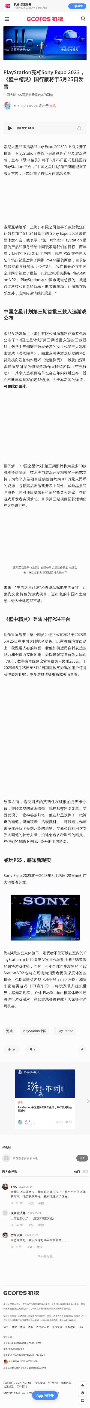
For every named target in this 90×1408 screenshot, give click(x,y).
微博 (14, 1326)
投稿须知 (40, 1382)
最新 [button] (85, 1171)
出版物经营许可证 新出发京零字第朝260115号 (24, 1368)
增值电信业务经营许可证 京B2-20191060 (22, 1343)
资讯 (52, 106)
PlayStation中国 (34, 1031)
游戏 (9, 1031)
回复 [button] (31, 1203)
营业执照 (7, 1337)
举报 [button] (41, 1203)
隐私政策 (66, 1382)
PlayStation (65, 1031)
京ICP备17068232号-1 (13, 1348)
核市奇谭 (57, 1326)
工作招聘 (22, 1386)
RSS (81, 1326)
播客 (30, 1326)
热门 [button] (77, 1171)
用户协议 (53, 1382)
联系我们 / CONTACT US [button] (17, 1382)
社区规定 (8, 1386)
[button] (10, 128)
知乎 (6, 1326)
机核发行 (70, 1326)
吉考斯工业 (42, 1326)
